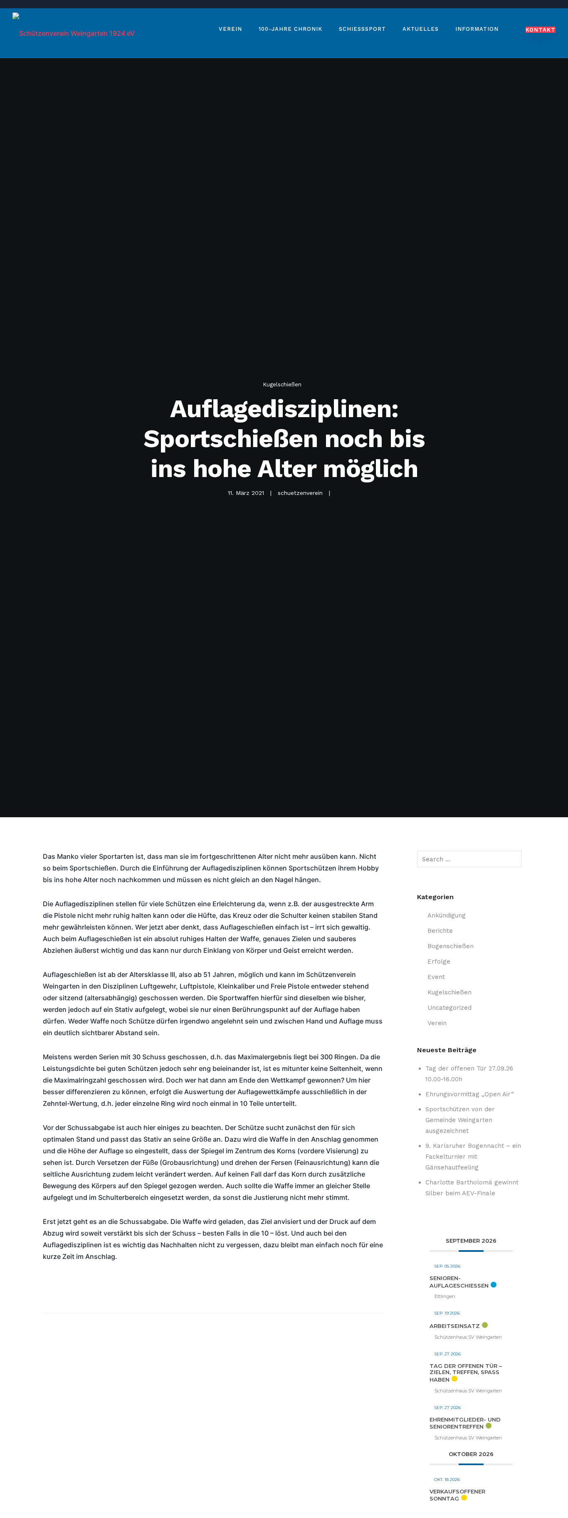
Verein (230, 29)
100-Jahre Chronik (290, 29)
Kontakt (541, 30)
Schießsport (362, 29)
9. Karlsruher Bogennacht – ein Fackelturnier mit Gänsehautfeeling (473, 1156)
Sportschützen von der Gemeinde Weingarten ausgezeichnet (460, 1120)
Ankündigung (446, 915)
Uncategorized (449, 1007)
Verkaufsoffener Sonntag (457, 1495)
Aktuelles (421, 29)
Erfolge (438, 961)
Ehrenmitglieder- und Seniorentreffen (465, 1423)
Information (477, 29)
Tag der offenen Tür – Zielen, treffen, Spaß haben (466, 1372)
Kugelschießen (282, 384)
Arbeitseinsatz (455, 1326)
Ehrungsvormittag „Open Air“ (469, 1094)
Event (436, 977)
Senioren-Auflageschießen (459, 1282)
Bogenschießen (450, 946)
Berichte (440, 931)
